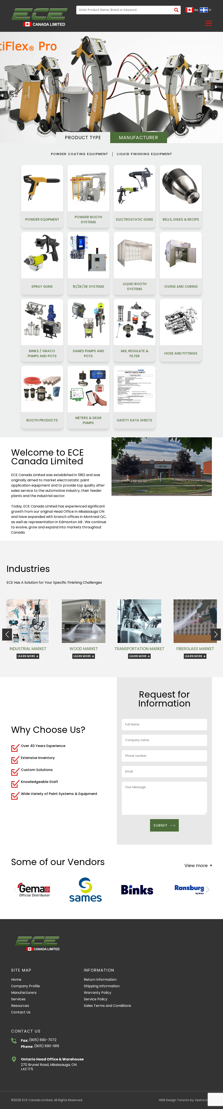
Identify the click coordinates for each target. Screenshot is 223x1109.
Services (18, 999)
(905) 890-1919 (46, 1046)
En (196, 10)
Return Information (100, 979)
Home (16, 979)
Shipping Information (102, 986)
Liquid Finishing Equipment (144, 154)
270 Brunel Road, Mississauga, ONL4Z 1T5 (49, 1067)
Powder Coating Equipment (79, 154)
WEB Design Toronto (174, 1100)
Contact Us (20, 1012)
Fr (210, 10)
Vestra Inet (203, 1100)
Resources (20, 1005)
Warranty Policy (97, 992)
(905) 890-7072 (42, 1040)
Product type (83, 137)
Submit (161, 825)
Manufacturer (138, 137)
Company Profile (25, 986)
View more (196, 865)
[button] (208, 23)
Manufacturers (24, 992)
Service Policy (95, 999)
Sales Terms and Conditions (107, 1005)
